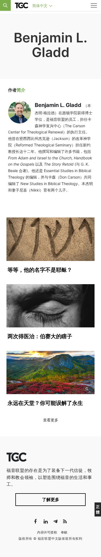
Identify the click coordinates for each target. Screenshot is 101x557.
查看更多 (50, 420)
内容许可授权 (47, 532)
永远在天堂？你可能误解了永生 (45, 403)
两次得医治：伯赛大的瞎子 (40, 336)
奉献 (64, 532)
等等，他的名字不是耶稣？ (40, 270)
